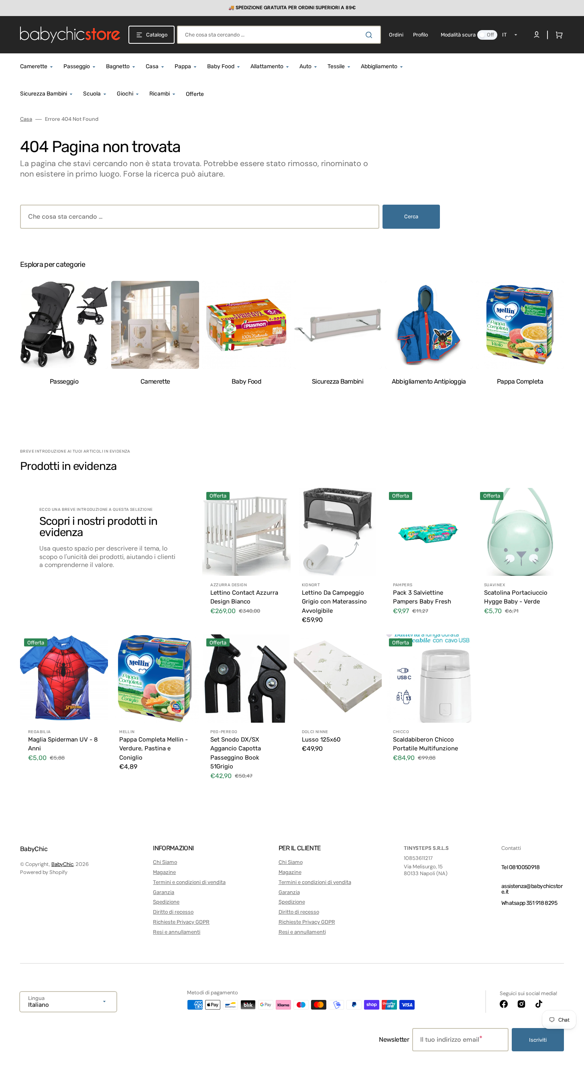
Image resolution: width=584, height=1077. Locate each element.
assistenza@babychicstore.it (531, 889)
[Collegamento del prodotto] (246, 560)
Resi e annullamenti (176, 932)
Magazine (164, 872)
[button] (557, 35)
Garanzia (163, 892)
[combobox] (279, 35)
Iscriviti (538, 1040)
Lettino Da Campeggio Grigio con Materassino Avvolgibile (334, 601)
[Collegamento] (292, 8)
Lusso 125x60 (321, 739)
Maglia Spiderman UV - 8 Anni (63, 744)
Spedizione (166, 902)
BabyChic (62, 864)
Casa (26, 119)
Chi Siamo (165, 862)
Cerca (411, 216)
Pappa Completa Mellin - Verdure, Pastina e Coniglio (153, 748)
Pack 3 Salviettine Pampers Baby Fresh (422, 597)
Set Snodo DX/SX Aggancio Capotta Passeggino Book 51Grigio (235, 753)
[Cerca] (370, 35)
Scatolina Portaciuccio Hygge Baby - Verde (515, 597)
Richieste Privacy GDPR (181, 922)
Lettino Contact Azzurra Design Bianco (244, 597)
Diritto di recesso (173, 912)
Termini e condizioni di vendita (189, 882)
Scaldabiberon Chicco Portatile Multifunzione (425, 744)
